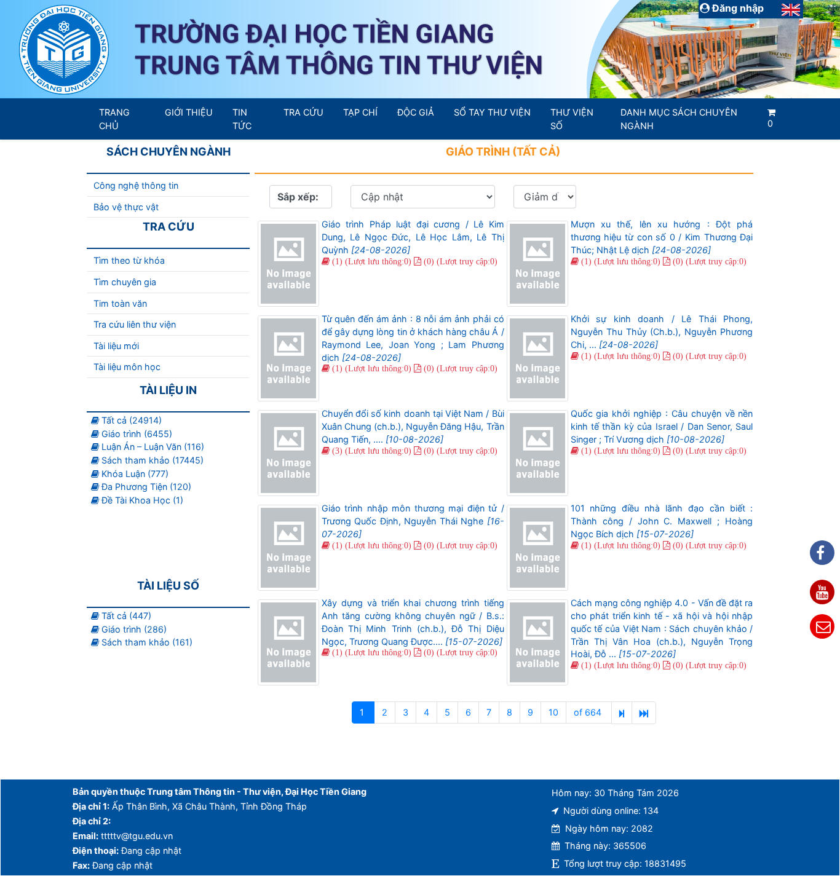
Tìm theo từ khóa (129, 260)
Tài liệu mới (116, 346)
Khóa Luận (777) (133, 473)
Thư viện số (571, 119)
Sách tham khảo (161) (145, 642)
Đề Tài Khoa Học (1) (141, 500)
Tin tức (242, 119)
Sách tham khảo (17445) (151, 460)
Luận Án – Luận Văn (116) (151, 446)
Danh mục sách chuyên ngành (678, 119)
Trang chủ (114, 119)
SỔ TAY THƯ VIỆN (492, 112)
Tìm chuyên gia (124, 282)
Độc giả (415, 112)
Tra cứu (303, 112)
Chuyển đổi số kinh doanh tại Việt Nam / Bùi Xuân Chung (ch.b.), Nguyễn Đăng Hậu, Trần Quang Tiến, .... (413, 426)
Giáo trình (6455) (135, 433)
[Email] (822, 626)
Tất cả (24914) (130, 420)
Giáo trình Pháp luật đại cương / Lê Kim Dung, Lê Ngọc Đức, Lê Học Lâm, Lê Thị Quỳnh (413, 237)
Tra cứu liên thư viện (134, 324)
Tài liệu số (168, 585)
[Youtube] (822, 592)
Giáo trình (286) (133, 629)
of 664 (589, 712)
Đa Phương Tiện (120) (145, 486)
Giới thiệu (189, 112)
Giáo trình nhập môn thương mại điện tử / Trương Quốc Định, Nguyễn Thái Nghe (413, 521)
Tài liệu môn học (126, 366)
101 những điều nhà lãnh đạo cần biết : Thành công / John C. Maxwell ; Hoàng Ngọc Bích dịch (662, 521)
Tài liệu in (168, 390)
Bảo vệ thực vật (126, 207)
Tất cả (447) (125, 615)
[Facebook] (822, 552)
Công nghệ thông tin (135, 185)
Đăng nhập (737, 8)
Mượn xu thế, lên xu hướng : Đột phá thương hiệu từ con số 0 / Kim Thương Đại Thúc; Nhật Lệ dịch (662, 237)
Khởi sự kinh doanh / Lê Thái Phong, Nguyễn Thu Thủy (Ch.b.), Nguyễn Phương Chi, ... (662, 332)
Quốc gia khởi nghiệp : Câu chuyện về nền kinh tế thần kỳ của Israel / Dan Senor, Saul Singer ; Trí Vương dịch (662, 426)
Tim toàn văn (120, 303)
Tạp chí (360, 112)
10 (553, 712)
